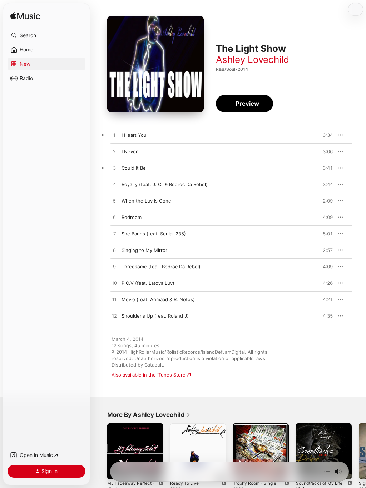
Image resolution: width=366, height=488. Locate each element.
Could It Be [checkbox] (134, 168)
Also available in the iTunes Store (149, 375)
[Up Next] (327, 472)
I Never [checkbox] (130, 151)
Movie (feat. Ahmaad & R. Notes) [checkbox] (158, 299)
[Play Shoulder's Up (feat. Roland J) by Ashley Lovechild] (114, 316)
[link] (149, 415)
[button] (46, 35)
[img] (25, 16)
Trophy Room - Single (254, 483)
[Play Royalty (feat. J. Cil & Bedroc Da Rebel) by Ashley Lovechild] (114, 184)
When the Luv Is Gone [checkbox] (146, 201)
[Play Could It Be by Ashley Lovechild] (114, 168)
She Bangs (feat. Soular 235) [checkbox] (154, 233)
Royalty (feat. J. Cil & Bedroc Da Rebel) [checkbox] (165, 184)
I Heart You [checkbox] (134, 135)
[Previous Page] (100, 451)
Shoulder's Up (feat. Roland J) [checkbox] (155, 316)
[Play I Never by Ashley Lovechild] (114, 152)
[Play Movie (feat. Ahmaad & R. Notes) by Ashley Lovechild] (114, 300)
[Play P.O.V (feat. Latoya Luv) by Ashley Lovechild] (114, 283)
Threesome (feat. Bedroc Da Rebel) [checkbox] (161, 266)
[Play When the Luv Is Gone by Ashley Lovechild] (114, 201)
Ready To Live (184, 483)
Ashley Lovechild (252, 59)
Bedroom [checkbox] (132, 217)
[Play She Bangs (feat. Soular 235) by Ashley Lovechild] (114, 234)
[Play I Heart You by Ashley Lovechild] (114, 135)
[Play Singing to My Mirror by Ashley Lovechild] (114, 250)
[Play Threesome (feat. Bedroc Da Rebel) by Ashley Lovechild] (114, 267)
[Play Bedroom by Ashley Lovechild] (114, 217)
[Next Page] (359, 451)
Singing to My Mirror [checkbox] (144, 250)
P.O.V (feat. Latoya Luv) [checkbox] (148, 283)
